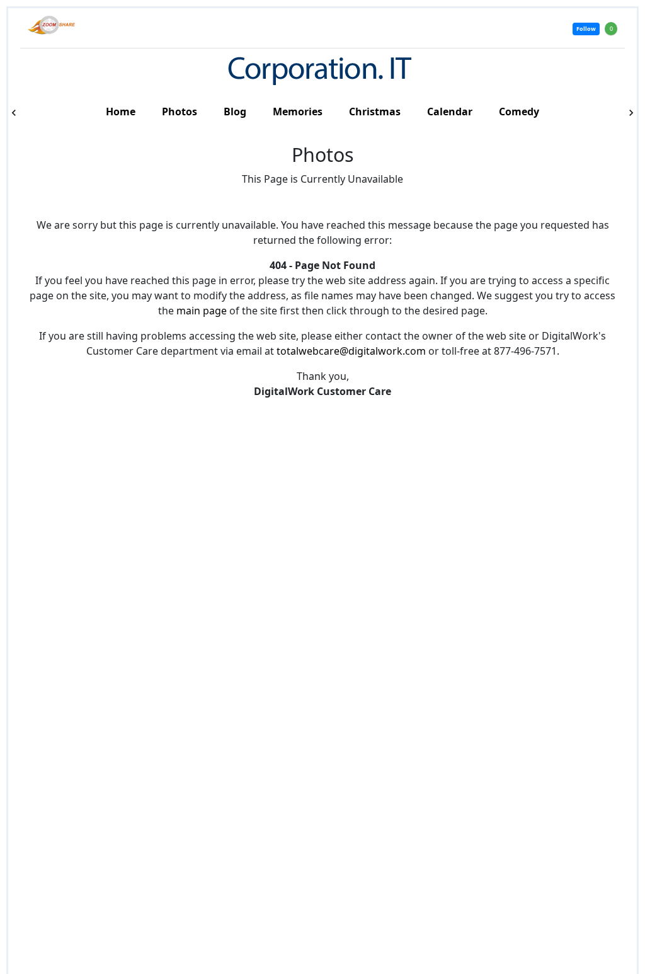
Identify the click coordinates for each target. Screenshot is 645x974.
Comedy (519, 111)
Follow (586, 29)
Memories (297, 111)
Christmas (375, 111)
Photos (179, 111)
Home (120, 111)
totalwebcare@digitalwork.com (351, 351)
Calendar (449, 111)
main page (201, 311)
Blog (235, 111)
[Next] (631, 112)
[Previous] (14, 112)
